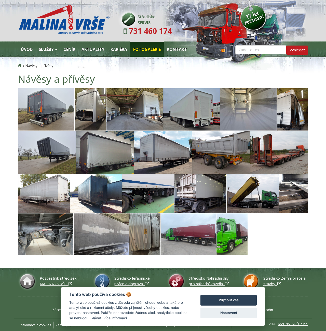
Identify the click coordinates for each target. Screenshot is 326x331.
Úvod (27, 49)
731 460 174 (150, 31)
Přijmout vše (229, 300)
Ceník (69, 49)
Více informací (115, 318)
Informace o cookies (35, 325)
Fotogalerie (147, 49)
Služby (47, 49)
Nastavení (228, 313)
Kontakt (177, 49)
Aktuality (93, 49)
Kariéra (119, 49)
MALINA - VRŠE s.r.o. (293, 324)
